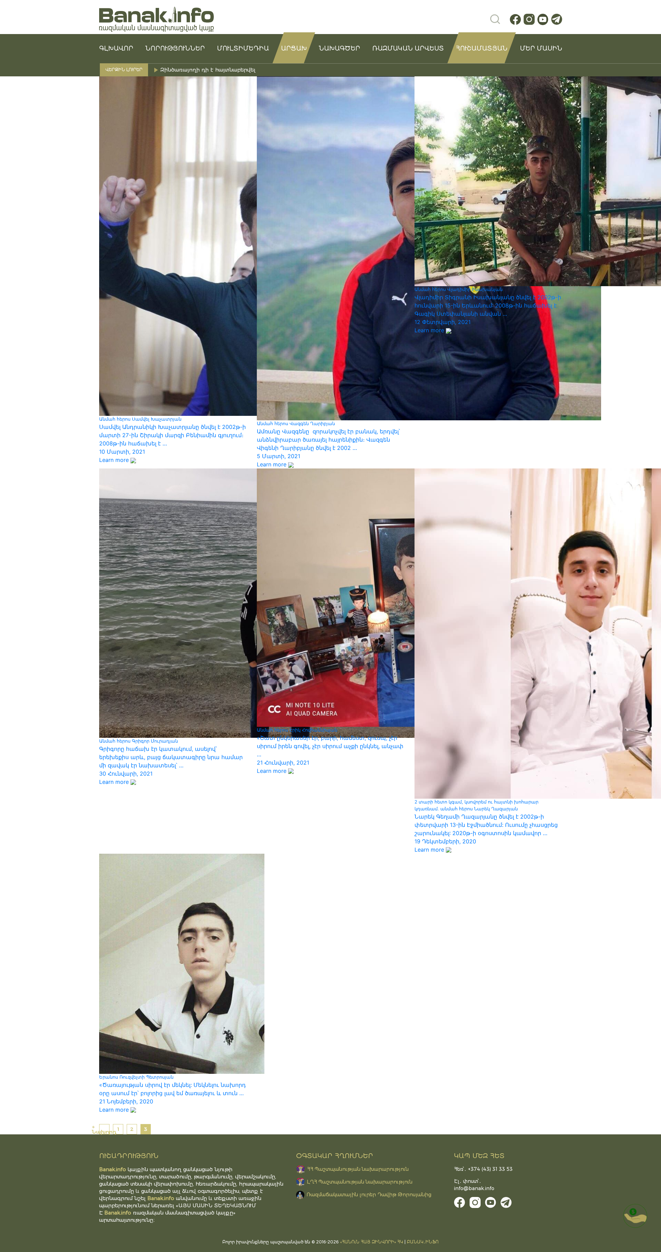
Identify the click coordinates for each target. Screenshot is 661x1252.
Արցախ (294, 48)
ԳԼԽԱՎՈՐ (116, 48)
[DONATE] (635, 1216)
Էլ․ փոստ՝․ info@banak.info (474, 1184)
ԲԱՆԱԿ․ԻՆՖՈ (423, 1241)
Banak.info (117, 1212)
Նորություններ (175, 48)
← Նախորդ (104, 1129)
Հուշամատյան (481, 48)
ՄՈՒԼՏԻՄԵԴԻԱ (243, 48)
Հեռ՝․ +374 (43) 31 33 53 (483, 1169)
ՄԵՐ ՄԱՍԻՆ (541, 48)
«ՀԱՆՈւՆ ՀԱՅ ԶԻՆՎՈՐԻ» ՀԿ (371, 1241)
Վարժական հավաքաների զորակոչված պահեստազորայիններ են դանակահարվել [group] (272, 69)
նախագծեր (339, 48)
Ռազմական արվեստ (408, 48)
